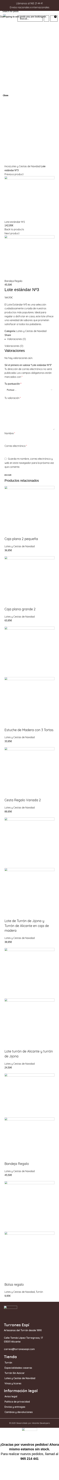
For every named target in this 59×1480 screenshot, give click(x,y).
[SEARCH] (55, 11)
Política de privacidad (17, 1401)
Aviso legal (11, 1396)
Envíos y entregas (15, 1406)
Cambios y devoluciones (19, 1412)
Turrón (8, 1362)
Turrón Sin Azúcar (15, 1373)
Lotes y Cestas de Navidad (20, 1378)
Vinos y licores (13, 1383)
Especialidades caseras (18, 1367)
